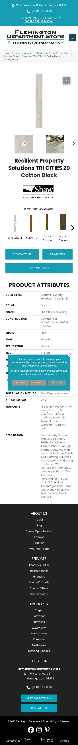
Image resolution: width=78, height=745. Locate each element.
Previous (5, 142)
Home (7, 53)
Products (42, 53)
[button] (31, 730)
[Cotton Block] (15, 223)
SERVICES (39, 558)
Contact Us (22, 254)
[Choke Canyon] (47, 222)
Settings (57, 382)
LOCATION (39, 661)
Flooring (16, 53)
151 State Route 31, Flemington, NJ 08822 (41, 5)
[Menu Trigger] (72, 37)
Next (72, 142)
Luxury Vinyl (28, 53)
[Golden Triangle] (63, 222)
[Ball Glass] (31, 223)
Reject (38, 382)
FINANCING (57, 254)
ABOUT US (39, 513)
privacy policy (38, 370)
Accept (20, 382)
